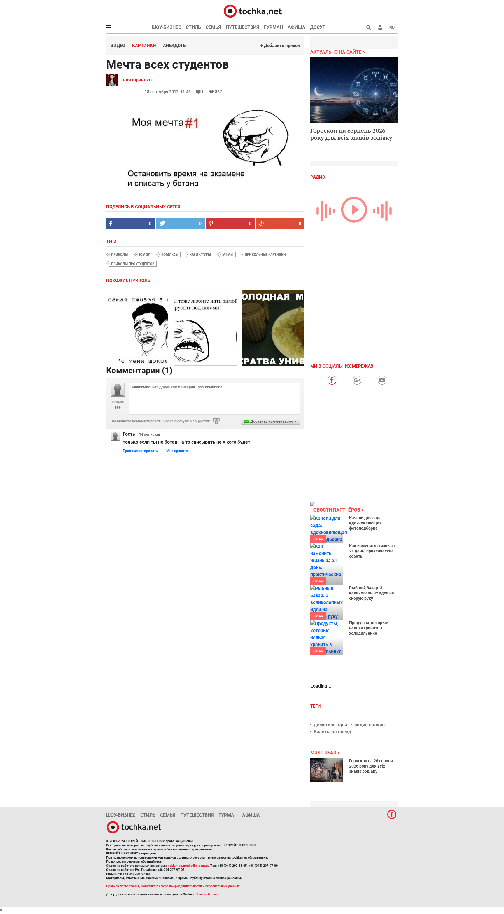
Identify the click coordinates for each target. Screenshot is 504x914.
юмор (144, 254)
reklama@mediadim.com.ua (188, 866)
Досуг (317, 27)
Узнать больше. (208, 894)
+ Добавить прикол (280, 45)
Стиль (193, 27)
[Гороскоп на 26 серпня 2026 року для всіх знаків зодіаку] (326, 770)
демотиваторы (330, 725)
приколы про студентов (132, 263)
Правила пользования (122, 886)
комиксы (169, 254)
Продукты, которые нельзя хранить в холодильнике (368, 628)
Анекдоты (175, 45)
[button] (380, 27)
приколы (119, 254)
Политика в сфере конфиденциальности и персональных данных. (191, 886)
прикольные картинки (265, 254)
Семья (213, 27)
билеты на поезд (332, 732)
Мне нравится (178, 451)
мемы (227, 254)
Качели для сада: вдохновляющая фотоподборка (366, 523)
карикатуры (200, 254)
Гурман (273, 27)
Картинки (144, 45)
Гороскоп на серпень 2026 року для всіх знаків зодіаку (351, 134)
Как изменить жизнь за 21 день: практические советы (372, 551)
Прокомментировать (140, 451)
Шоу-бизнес (166, 27)
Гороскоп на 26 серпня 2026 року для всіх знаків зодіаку (371, 766)
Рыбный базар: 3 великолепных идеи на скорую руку (371, 593)
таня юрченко (136, 80)
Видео (118, 45)
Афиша (296, 27)
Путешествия (242, 27)
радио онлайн (369, 725)
